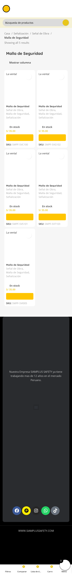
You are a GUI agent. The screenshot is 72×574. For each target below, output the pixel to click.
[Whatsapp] (45, 510)
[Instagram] (36, 510)
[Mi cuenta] (68, 8)
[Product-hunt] (26, 510)
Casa (7, 33)
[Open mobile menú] (6, 8)
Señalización (21, 33)
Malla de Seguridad (17, 113)
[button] (19, 137)
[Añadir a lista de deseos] (29, 77)
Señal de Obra (41, 33)
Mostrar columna (20, 62)
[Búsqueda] (66, 22)
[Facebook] (16, 510)
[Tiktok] (55, 510)
